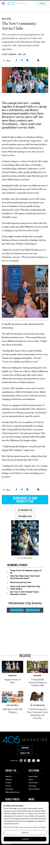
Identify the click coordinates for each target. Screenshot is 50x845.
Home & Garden (34, 789)
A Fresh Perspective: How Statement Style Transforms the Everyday (37, 713)
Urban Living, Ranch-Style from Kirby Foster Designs (25, 587)
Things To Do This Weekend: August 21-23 (26, 571)
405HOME (38, 675)
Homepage (12, 675)
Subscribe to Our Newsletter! (25, 500)
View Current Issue (25, 516)
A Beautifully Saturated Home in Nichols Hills (37, 682)
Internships (9, 789)
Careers (8, 786)
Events (31, 779)
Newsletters (25, 753)
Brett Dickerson (10, 54)
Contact (8, 783)
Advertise (8, 779)
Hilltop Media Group (12, 792)
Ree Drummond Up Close (20, 582)
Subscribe (42, 3)
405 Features (12, 705)
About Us (8, 776)
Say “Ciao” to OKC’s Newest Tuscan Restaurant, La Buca (24, 593)
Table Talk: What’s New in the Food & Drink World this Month (25, 577)
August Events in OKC (12, 681)
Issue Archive (33, 776)
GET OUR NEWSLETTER (25, 510)
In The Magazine (37, 705)
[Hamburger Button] (3, 3)
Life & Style (6, 18)
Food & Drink (33, 783)
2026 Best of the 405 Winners (12, 711)
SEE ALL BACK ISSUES (25, 558)
